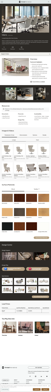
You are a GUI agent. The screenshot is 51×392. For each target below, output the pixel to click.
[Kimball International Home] (25, 1)
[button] (7, 149)
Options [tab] (35, 135)
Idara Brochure (6, 116)
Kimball (27, 381)
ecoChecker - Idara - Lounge (41, 116)
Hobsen (20, 335)
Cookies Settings (5, 389)
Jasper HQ (40, 381)
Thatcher (4, 335)
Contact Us (6, 380)
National (27, 383)
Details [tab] (44, 135)
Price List (4, 49)
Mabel (36, 335)
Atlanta (39, 383)
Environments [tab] (23, 135)
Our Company (16, 381)
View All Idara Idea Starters (40, 296)
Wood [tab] (13, 189)
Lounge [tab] (14, 140)
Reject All (45, 389)
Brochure (13, 49)
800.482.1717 (5, 383)
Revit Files (21, 49)
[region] (25, 388)
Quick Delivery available (39, 81)
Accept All (37, 389)
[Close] (49, 386)
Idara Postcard (6, 118)
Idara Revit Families (23, 124)
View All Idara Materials (41, 237)
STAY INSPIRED (38, 367)
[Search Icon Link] (48, 1)
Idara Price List (22, 116)
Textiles (36, 189)
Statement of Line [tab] (9, 135)
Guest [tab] (37, 140)
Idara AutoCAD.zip (22, 122)
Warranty (15, 383)
